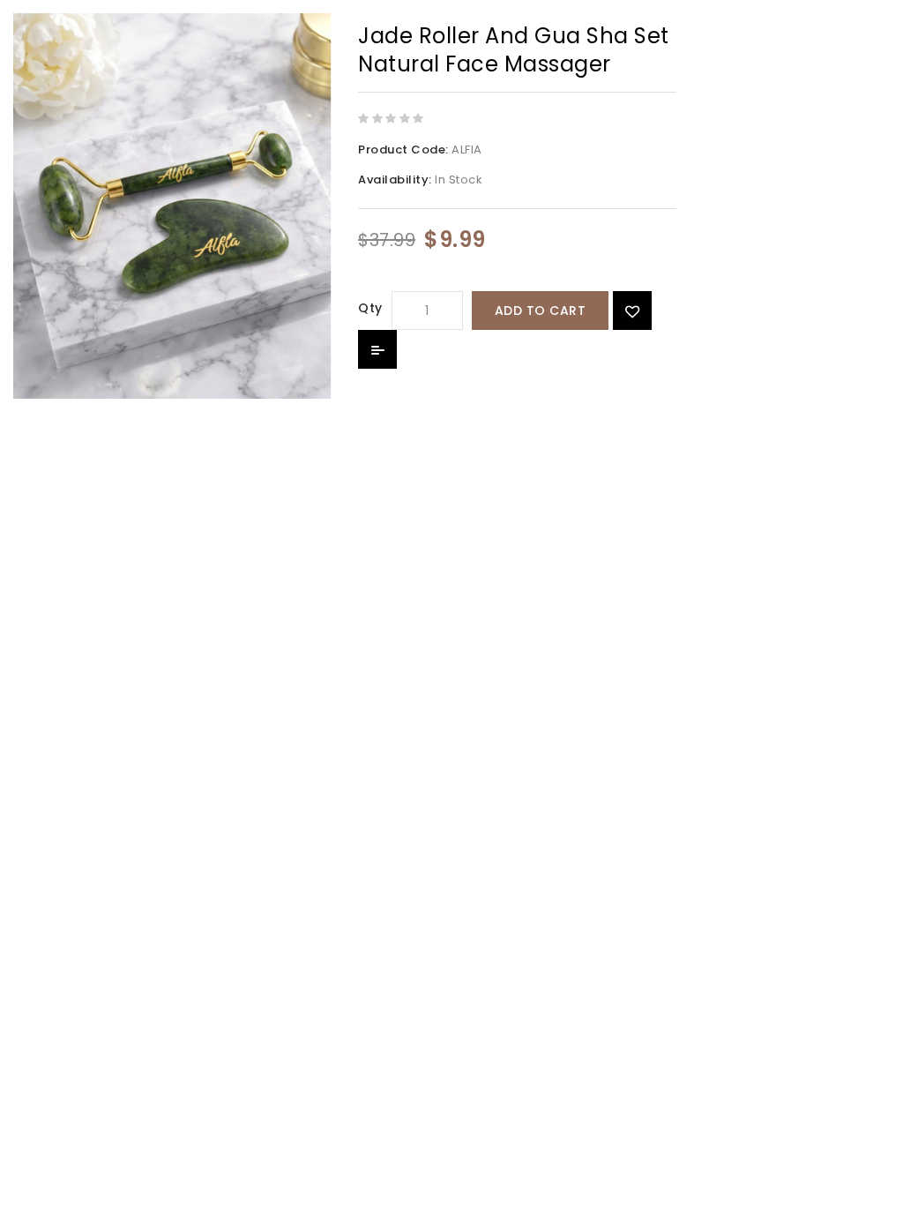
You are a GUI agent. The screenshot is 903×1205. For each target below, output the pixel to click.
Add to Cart (540, 310)
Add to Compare (377, 349)
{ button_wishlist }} (632, 310)
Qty (370, 308)
